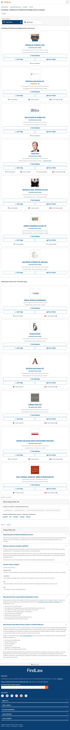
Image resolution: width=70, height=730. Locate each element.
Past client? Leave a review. (35, 47)
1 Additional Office (47, 160)
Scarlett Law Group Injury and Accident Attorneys (35, 441)
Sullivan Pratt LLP (35, 404)
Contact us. (60, 678)
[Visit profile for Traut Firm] (35, 146)
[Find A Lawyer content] (67, 705)
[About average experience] (61, 99)
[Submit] (46, 687)
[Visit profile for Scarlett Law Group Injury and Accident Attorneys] (35, 434)
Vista (10, 516)
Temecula (28, 516)
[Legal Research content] (67, 714)
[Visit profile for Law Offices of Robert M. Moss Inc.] (35, 255)
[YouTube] (7, 695)
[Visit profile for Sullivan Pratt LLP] (35, 398)
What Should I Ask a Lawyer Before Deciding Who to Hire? (20, 597)
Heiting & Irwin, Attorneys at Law (35, 189)
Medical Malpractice (19, 510)
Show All (3, 524)
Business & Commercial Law (53, 510)
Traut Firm (35, 153)
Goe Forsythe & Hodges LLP (35, 117)
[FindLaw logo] (8, 2)
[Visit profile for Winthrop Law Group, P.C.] (35, 74)
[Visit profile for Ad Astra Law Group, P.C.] (35, 361)
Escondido (15, 516)
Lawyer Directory (4, 6)
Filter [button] (4, 13)
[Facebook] (2, 695)
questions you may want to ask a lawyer (49, 602)
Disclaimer (14, 726)
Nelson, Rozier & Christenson (35, 300)
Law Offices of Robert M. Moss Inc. (35, 262)
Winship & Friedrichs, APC (35, 45)
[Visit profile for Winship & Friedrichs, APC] (35, 38)
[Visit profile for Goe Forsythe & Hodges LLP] (35, 110)
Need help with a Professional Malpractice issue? (18, 534)
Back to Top (35, 664)
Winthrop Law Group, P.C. (35, 81)
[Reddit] (21, 695)
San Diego (22, 516)
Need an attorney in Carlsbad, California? (15, 546)
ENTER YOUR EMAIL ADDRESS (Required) (10, 684)
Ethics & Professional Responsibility (35, 510)
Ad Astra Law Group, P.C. (35, 368)
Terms (2, 726)
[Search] (67, 2)
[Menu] (2, 2)
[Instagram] (16, 695)
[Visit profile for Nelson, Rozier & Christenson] (35, 293)
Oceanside (5, 516)
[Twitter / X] (12, 695)
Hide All (8, 524)
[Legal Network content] (67, 718)
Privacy (8, 726)
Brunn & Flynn (35, 334)
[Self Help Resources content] (67, 709)
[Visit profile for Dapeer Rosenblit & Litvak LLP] (35, 219)
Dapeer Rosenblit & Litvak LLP (35, 226)
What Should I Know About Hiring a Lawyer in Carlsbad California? (23, 624)
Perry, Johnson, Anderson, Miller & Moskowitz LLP (35, 477)
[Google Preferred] (26, 695)
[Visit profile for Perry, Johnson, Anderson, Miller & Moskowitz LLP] (35, 470)
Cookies (21, 726)
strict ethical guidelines (26, 635)
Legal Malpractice (8, 510)
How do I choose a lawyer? (11, 564)
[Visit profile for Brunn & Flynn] (35, 327)
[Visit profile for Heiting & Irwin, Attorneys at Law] (35, 183)
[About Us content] (67, 700)
